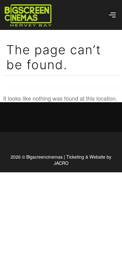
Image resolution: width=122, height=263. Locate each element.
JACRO (61, 163)
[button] (112, 15)
